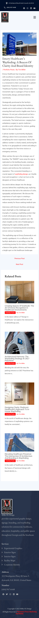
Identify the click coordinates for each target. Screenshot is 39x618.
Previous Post (20, 258)
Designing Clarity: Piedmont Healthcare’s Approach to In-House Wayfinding (17, 409)
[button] (35, 17)
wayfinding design (21, 174)
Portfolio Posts (9, 70)
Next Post (19, 264)
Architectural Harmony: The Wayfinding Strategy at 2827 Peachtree (17, 358)
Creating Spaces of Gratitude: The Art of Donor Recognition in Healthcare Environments (19, 308)
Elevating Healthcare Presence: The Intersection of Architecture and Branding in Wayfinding (18, 456)
